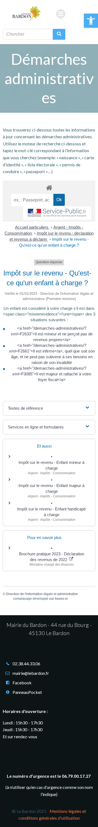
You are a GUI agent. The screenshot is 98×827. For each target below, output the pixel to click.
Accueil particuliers (32, 227)
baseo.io (61, 599)
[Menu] (60, 14)
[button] (91, 21)
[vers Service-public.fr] (57, 213)
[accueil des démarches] (49, 187)
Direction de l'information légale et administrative (42, 594)
